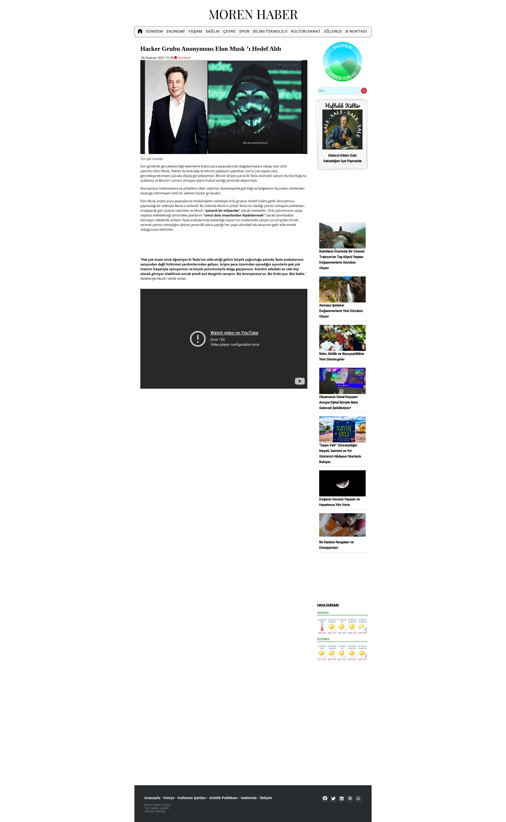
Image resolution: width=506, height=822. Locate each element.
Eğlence (333, 31)
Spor (244, 31)
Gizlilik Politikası (223, 798)
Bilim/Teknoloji (270, 31)
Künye (168, 798)
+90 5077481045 (155, 811)
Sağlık (213, 31)
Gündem (154, 31)
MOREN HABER (253, 13)
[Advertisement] (223, 244)
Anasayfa (152, 798)
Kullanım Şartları (192, 798)
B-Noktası (356, 31)
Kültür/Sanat (306, 31)
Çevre (229, 31)
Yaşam (195, 31)
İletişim (266, 798)
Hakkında (249, 798)
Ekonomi (175, 31)
